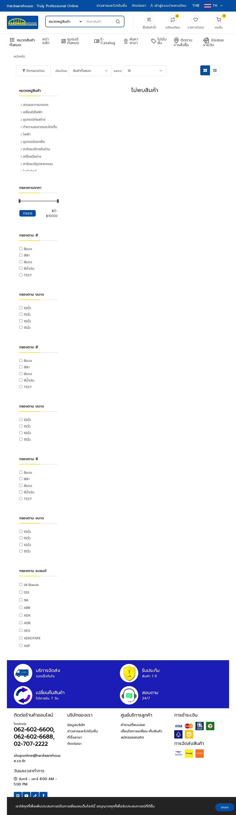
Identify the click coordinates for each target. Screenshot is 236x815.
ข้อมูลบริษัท (76, 724)
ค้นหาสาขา (130, 41)
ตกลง (225, 807)
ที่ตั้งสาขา (74, 737)
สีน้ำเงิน (29, 268)
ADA (27, 615)
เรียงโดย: (61, 71)
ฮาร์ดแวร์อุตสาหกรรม (38, 164)
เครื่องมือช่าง (32, 156)
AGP (27, 646)
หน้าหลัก (46, 41)
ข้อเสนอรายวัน (213, 43)
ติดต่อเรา (139, 5)
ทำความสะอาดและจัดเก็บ (40, 127)
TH (215, 5)
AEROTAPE (32, 638)
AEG (27, 630)
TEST (28, 275)
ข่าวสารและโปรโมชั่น (112, 5)
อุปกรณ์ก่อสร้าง (34, 119)
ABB (27, 607)
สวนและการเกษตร (35, 104)
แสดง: (118, 71)
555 (26, 592)
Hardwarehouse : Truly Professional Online (42, 6)
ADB (27, 623)
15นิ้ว (27, 314)
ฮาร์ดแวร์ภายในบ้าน (36, 149)
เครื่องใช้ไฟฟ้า (32, 112)
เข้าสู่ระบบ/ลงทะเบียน (170, 5)
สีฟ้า (27, 255)
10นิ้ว (27, 308)
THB (195, 5)
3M (26, 600)
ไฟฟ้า (27, 134)
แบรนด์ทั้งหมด (70, 41)
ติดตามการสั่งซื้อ (183, 43)
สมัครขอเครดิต (132, 737)
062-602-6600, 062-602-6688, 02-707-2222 (34, 736)
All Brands (31, 585)
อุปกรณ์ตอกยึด (34, 141)
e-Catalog (104, 41)
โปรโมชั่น (159, 41)
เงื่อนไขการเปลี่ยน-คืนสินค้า (141, 731)
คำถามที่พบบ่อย (133, 724)
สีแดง (28, 249)
